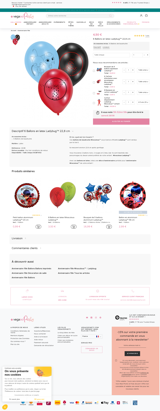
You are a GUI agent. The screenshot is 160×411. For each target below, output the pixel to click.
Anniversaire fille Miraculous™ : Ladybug (77, 269)
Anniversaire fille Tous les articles (74, 273)
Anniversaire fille (24, 30)
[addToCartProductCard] (38, 227)
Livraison (106, 47)
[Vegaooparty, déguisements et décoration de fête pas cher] (22, 15)
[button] (5, 407)
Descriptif (97, 47)
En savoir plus (14, 399)
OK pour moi (39, 399)
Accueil (13, 30)
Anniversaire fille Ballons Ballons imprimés (31, 269)
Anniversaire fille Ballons (23, 278)
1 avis (147, 36)
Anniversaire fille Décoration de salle (29, 273)
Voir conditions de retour (38, 150)
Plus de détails (21, 6)
